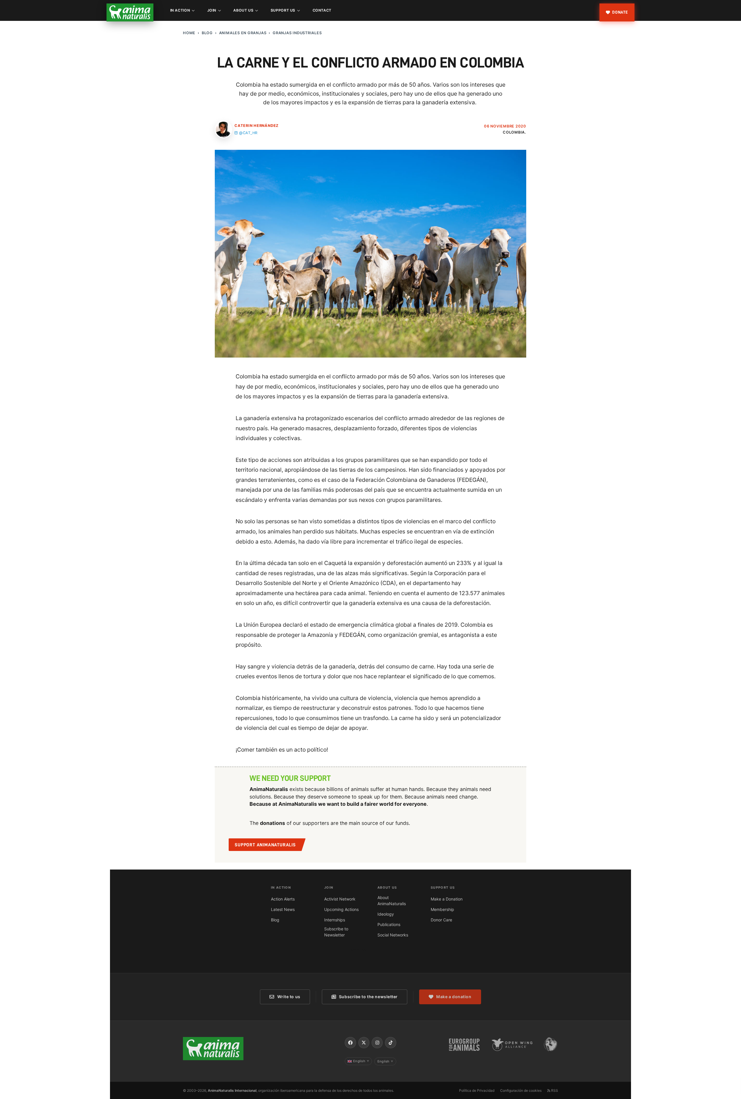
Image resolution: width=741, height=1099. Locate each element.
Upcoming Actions (341, 909)
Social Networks (392, 934)
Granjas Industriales (297, 33)
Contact (322, 10)
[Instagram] (377, 1042)
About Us (243, 10)
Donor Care (441, 919)
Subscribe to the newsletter (368, 996)
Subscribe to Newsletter (336, 931)
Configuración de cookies (521, 1090)
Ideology (385, 914)
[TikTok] (390, 1042)
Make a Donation (447, 898)
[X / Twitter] (363, 1042)
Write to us (288, 996)
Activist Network (339, 898)
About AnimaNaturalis (391, 900)
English (361, 1061)
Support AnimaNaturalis (265, 845)
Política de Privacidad (476, 1090)
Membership (442, 909)
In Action (180, 10)
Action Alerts (283, 898)
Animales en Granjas (243, 33)
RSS (554, 1090)
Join (212, 10)
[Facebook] (350, 1042)
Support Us (283, 10)
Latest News (283, 909)
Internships (334, 919)
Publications (388, 924)
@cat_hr (248, 133)
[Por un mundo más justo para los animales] (130, 12)
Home (189, 33)
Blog (207, 33)
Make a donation (453, 996)
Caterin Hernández (256, 125)
